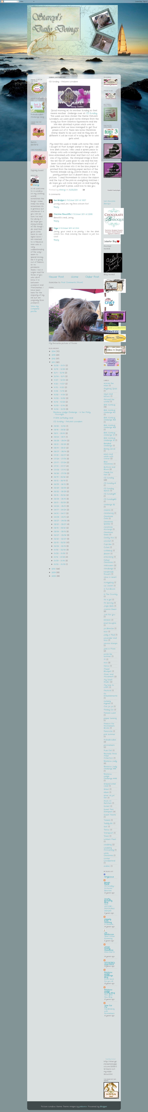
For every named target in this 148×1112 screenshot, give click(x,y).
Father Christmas (108, 561)
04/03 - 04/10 (60, 517)
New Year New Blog (108, 996)
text (105, 826)
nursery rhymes (107, 702)
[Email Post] (83, 190)
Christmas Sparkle (108, 522)
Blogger (103, 1106)
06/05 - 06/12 (60, 484)
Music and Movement (109, 675)
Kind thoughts (110, 623)
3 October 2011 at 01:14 (69, 228)
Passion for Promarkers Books (109, 725)
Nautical (107, 690)
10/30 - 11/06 (60, 394)
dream (107, 553)
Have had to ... (109, 953)
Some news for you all (109, 980)
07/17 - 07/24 (60, 462)
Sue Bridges (59, 200)
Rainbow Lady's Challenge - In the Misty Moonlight (71, 413)
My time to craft (109, 686)
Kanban (107, 620)
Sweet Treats (110, 815)
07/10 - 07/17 (60, 466)
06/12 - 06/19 (60, 480)
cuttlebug (108, 550)
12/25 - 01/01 (60, 365)
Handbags (108, 568)
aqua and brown (108, 395)
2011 (54, 362)
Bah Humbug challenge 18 (109, 439)
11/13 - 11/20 (59, 387)
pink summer (109, 734)
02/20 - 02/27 (60, 539)
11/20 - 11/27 (59, 383)
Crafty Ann (109, 537)
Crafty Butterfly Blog (108, 901)
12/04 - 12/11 (59, 376)
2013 (54, 355)
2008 (54, 576)
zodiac (107, 866)
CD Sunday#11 (110, 494)
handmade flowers (109, 573)
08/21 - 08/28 (60, 444)
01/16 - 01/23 (60, 557)
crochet (107, 541)
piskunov (83, 1106)
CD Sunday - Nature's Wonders (67, 421)
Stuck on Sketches (107, 802)
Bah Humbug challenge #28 (110, 426)
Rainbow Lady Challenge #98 (110, 767)
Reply (56, 207)
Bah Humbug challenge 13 (109, 433)
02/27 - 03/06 (60, 535)
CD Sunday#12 (110, 499)
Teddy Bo (108, 823)
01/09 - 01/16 (59, 560)
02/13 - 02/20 (60, 542)
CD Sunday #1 (110, 483)
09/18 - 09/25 (60, 429)
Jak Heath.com (109, 934)
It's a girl (107, 599)
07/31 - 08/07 (60, 455)
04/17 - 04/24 (60, 509)
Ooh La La (108, 706)
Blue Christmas (108, 462)
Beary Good (109, 449)
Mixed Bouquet (107, 670)
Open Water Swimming (109, 937)
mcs (105, 662)
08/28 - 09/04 (60, 440)
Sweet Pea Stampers (108, 810)
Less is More (109, 648)
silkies (106, 792)
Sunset (107, 806)
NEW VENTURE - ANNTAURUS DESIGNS (109, 907)
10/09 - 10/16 (59, 405)
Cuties (106, 547)
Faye (56, 228)
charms (107, 510)
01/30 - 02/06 (60, 549)
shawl (106, 789)
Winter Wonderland (109, 859)
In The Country (110, 594)
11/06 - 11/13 (59, 391)
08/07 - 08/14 (60, 451)
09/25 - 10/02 (60, 426)
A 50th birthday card (63, 418)
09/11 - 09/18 (59, 433)
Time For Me (108, 1006)
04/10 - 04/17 (60, 513)
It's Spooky (108, 603)
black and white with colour (108, 456)
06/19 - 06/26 (60, 477)
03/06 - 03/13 (60, 531)
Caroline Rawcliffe (62, 214)
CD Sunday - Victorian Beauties (109, 888)
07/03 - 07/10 (60, 469)
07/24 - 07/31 (60, 458)
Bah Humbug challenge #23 (110, 418)
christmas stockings (108, 528)
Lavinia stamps (110, 643)
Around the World (109, 400)
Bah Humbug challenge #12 (109, 411)
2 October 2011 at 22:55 (81, 214)
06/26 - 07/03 (60, 473)
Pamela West (110, 713)
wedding (108, 844)
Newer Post (56, 277)
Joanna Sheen (110, 609)
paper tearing (110, 718)
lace (106, 631)
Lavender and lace (110, 639)
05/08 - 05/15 (60, 499)
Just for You (109, 614)
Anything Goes (110, 388)
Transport (108, 833)
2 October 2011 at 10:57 (75, 200)
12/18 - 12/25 (60, 369)
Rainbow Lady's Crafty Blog (109, 991)
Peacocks (108, 731)
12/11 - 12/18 (59, 372)
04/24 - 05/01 (60, 506)
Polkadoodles (110, 740)
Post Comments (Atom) (72, 282)
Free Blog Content (111, 1059)
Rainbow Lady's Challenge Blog (108, 975)
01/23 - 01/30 (60, 553)
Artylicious (109, 877)
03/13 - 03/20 (60, 528)
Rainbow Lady (110, 761)
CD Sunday (91, 113)
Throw (106, 829)
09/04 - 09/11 (60, 437)
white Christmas (108, 854)
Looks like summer (108, 655)
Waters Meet (110, 839)
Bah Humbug (109, 405)
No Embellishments (110, 694)
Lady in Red (109, 635)
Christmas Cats (108, 517)
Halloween (108, 565)
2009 (54, 572)
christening (109, 513)
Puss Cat (108, 750)
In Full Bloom (109, 589)
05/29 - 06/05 (60, 488)
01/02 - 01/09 (60, 564)
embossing (108, 557)
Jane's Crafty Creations (108, 949)
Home (74, 277)
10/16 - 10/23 (60, 402)
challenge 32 (109, 504)
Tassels (107, 820)
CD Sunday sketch (109, 489)
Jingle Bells (109, 606)
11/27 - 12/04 (60, 380)
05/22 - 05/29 (60, 491)
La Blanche (109, 628)
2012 (54, 358)
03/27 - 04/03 (60, 520)
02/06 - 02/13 (60, 546)
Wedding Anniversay (109, 849)
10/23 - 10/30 (60, 398)
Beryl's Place (107, 883)
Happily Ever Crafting (108, 921)
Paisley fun (108, 709)
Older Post (92, 277)
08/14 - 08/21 (60, 448)
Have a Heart (110, 577)
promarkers (109, 745)
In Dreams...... (109, 924)
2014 (54, 351)
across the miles (109, 384)
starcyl (36, 185)
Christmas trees (108, 533)
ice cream (108, 585)
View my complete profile (35, 309)
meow (106, 666)
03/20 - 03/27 (60, 524)
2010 (54, 569)
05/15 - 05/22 (60, 495)
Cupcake (108, 544)
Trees (106, 836)
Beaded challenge (108, 444)
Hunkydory (108, 582)
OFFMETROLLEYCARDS (109, 963)
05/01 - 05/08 (60, 502)
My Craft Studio (108, 681)
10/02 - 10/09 (60, 409)
